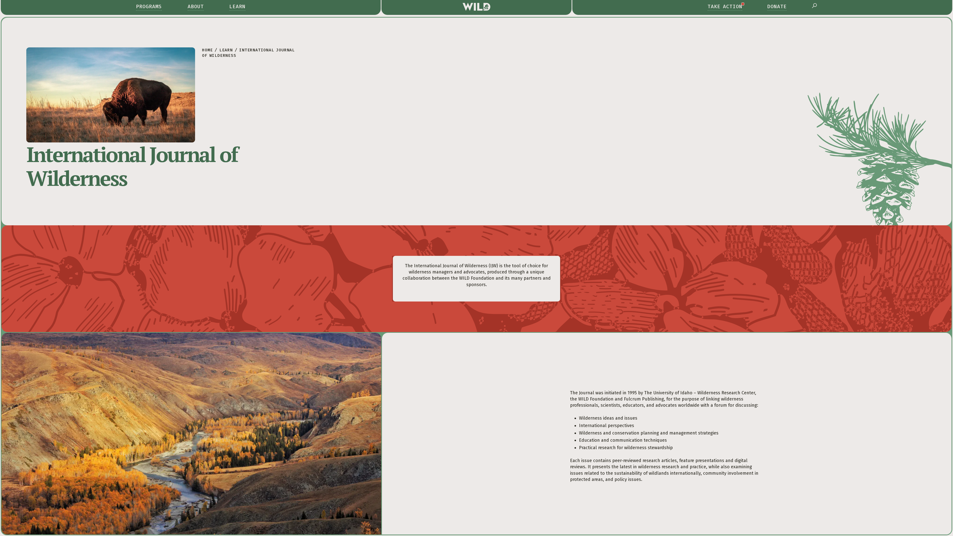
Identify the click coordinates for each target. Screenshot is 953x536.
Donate (777, 6)
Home (207, 50)
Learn (237, 6)
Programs (149, 6)
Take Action (725, 6)
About (196, 6)
